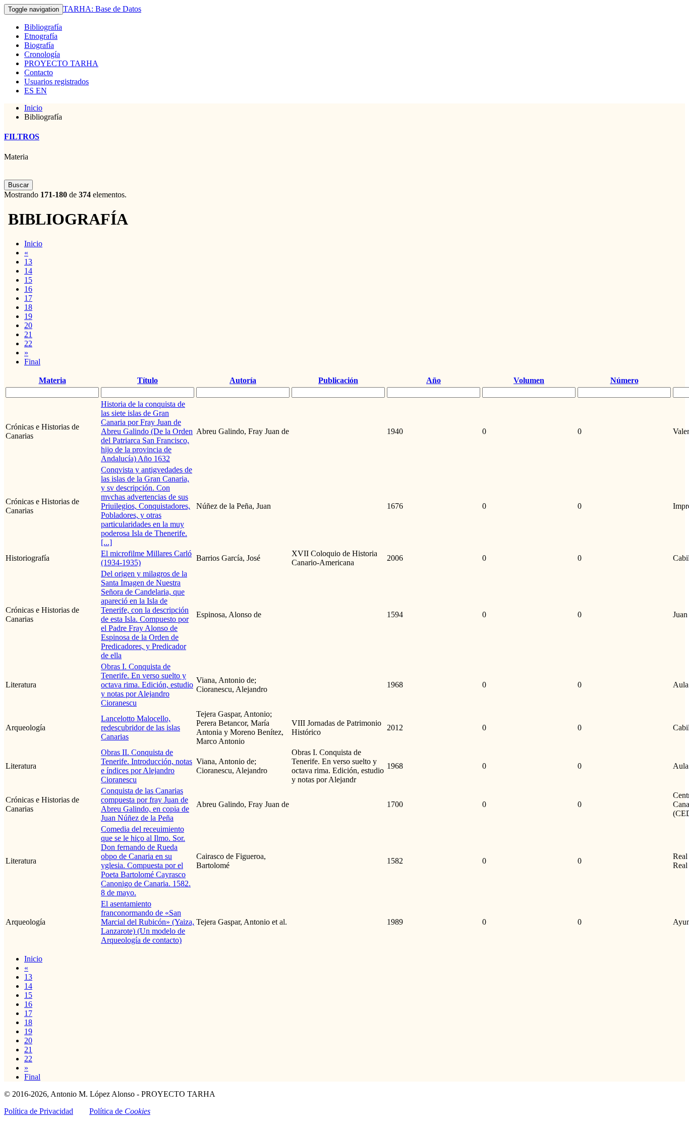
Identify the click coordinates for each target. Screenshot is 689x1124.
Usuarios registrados (56, 81)
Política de (119, 1111)
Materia (16, 156)
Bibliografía (43, 27)
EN (40, 90)
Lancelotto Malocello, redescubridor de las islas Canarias (140, 727)
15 (28, 280)
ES (29, 90)
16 (28, 289)
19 (28, 316)
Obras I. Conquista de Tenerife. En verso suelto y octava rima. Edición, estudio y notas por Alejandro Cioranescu (147, 684)
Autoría (242, 380)
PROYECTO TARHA (61, 63)
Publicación (338, 380)
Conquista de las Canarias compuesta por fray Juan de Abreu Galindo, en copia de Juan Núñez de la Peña (145, 804)
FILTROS (21, 136)
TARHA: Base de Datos (102, 9)
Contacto (38, 72)
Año (433, 380)
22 (28, 343)
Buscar (18, 185)
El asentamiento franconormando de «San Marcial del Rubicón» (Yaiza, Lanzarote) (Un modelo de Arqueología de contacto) (147, 921)
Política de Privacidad (38, 1111)
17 (28, 298)
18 (28, 307)
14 (28, 270)
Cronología (42, 54)
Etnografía (41, 36)
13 (28, 261)
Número (624, 380)
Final (32, 361)
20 (28, 325)
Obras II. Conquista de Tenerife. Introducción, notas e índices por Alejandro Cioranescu (146, 766)
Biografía (39, 45)
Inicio (33, 107)
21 (28, 334)
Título (147, 380)
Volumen (528, 380)
